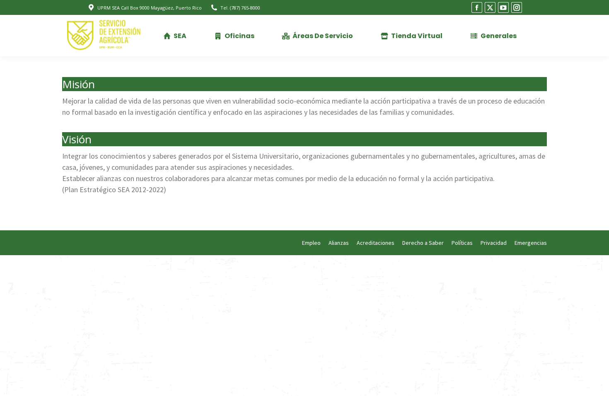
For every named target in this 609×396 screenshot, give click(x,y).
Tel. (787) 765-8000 (240, 8)
